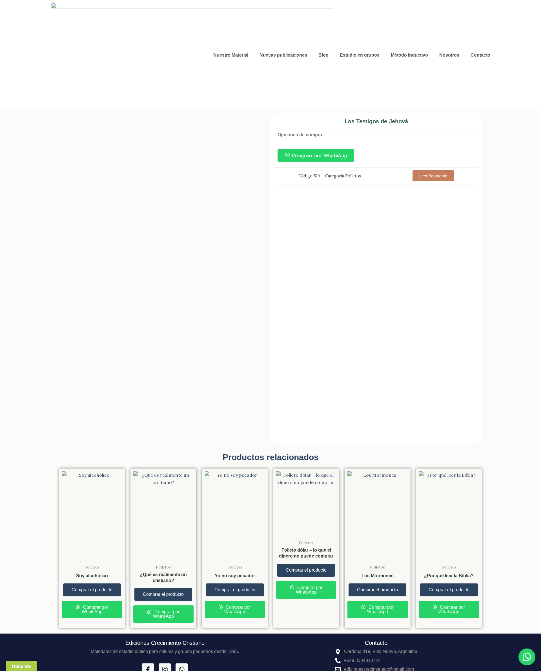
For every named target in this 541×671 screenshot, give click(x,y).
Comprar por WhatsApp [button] (319, 155)
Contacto (480, 55)
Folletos (353, 176)
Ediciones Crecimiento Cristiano (165, 643)
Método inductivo (409, 55)
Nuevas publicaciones (283, 55)
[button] (433, 175)
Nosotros (449, 55)
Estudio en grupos (360, 55)
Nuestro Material (230, 55)
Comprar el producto (92, 589)
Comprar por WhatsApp (95, 609)
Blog (323, 55)
